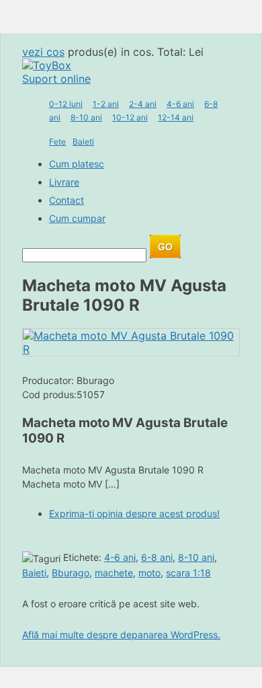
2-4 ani (143, 104)
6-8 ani (157, 557)
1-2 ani (106, 104)
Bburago (70, 572)
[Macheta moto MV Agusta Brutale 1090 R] (131, 349)
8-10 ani (86, 117)
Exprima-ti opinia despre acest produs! (134, 513)
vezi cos (43, 52)
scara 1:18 (188, 572)
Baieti (83, 142)
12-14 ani (175, 117)
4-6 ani (180, 104)
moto (149, 572)
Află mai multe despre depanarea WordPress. (121, 634)
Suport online (56, 78)
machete (114, 572)
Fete (57, 142)
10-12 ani (130, 117)
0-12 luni (66, 104)
